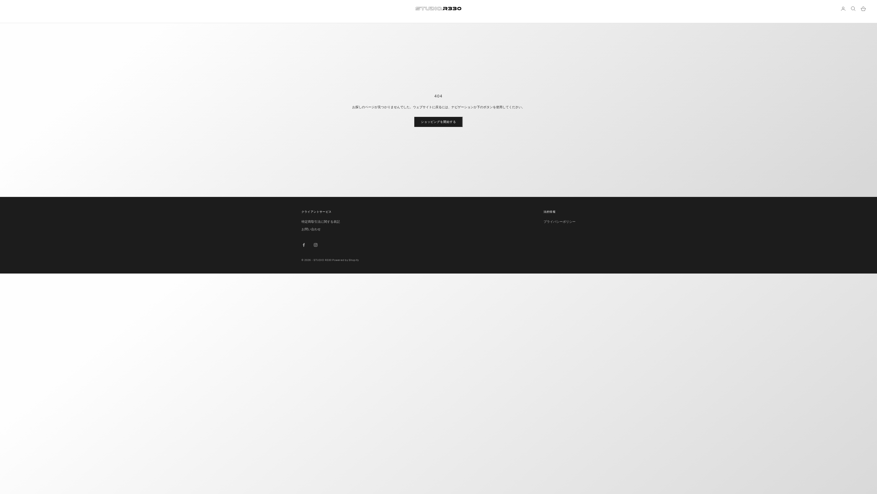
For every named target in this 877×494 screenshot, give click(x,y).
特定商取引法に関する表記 (320, 221)
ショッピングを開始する (438, 122)
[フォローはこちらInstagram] (315, 245)
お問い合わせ (311, 229)
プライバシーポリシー (560, 221)
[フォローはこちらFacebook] (303, 245)
